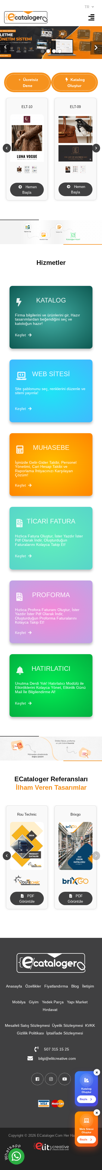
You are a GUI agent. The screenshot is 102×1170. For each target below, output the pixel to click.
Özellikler (33, 986)
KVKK (90, 1025)
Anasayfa (14, 986)
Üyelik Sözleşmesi (67, 1025)
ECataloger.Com (50, 1135)
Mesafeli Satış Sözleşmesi (27, 1025)
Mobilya (19, 1002)
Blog (75, 986)
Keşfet (21, 335)
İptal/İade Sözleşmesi (64, 1033)
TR (87, 7)
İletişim (88, 986)
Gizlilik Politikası (30, 1033)
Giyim (34, 1002)
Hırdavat (50, 1009)
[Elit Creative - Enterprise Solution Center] (51, 1149)
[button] (5, 47)
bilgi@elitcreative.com (57, 1058)
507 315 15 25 (56, 1049)
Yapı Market (77, 1002)
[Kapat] (97, 1074)
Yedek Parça (53, 1002)
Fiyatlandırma (56, 986)
